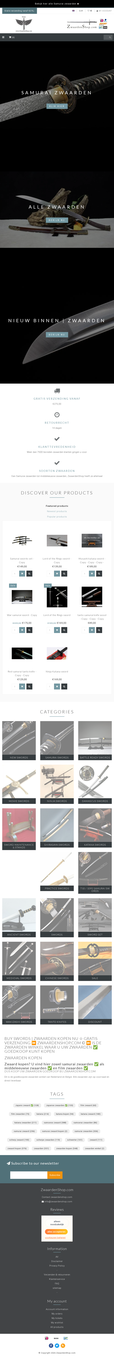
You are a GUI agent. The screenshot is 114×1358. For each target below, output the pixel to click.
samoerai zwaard (55, 1122)
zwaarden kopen (67, 1148)
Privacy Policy (57, 1266)
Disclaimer (57, 1261)
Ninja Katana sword (57, 671)
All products (57, 1327)
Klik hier (57, 106)
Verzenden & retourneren (57, 1274)
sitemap (57, 1288)
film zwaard (88, 1105)
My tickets (57, 1318)
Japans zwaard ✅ (27, 1105)
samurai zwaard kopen (54, 1131)
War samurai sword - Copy (22, 615)
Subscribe (55, 1175)
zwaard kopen (17, 1148)
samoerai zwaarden (85, 1122)
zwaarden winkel (94, 1148)
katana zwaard (91, 1114)
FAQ (57, 1283)
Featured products (57, 506)
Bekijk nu (57, 220)
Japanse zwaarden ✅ (59, 1105)
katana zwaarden (26, 1122)
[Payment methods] (46, 1338)
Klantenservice (57, 1279)
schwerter (75, 1140)
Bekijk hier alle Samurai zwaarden (55, 4)
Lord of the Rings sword (57, 615)
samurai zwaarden (86, 1131)
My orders (57, 1314)
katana (43, 1114)
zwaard (96, 1140)
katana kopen (65, 1114)
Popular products (57, 516)
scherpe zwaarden (48, 1140)
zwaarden (41, 1148)
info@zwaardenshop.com (58, 1201)
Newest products (57, 511)
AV (57, 1257)
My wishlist (57, 1322)
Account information (57, 1309)
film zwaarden (20, 1114)
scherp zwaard (19, 1140)
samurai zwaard (24, 1131)
